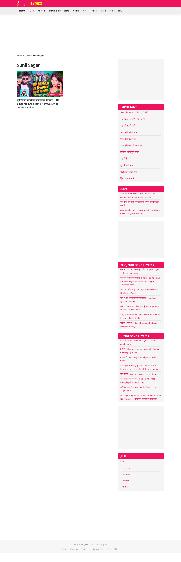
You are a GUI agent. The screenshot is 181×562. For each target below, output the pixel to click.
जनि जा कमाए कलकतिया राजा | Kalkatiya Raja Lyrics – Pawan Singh (139, 308)
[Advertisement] (90, 34)
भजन (85, 10)
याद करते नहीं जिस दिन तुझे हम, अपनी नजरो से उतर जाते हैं (139, 203)
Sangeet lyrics (101, 544)
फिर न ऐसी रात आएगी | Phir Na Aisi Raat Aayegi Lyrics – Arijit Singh (137, 380)
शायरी (94, 10)
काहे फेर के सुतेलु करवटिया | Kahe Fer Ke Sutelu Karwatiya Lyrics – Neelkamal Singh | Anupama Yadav (140, 281)
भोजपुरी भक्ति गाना (129, 132)
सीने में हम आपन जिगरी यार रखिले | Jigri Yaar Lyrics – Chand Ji (138, 300)
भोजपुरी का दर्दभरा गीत (131, 145)
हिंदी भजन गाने (127, 178)
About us (74, 549)
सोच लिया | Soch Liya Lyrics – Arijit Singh (138, 374)
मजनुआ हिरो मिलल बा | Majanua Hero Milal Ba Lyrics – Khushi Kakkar (140, 316)
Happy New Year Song (132, 119)
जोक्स (103, 10)
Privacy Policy (99, 549)
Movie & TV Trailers (59, 10)
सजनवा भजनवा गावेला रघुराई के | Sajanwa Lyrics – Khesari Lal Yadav (140, 271)
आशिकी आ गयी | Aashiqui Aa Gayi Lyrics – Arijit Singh (138, 389)
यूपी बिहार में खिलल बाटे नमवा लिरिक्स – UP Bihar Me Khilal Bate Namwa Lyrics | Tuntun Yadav (38, 103)
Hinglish (125, 480)
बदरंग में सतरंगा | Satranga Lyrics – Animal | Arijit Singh (139, 342)
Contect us (85, 549)
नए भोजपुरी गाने (127, 125)
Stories (28, 55)
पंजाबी (76, 10)
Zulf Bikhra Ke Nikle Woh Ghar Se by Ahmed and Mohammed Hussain (137, 195)
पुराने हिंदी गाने (126, 165)
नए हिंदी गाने (126, 158)
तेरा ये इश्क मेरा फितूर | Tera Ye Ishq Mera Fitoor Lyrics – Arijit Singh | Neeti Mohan (139, 367)
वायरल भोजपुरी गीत (129, 152)
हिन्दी (32, 10)
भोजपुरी (41, 10)
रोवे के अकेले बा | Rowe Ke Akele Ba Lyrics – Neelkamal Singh (139, 325)
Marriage (126, 468)
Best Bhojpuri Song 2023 (134, 112)
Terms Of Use (114, 549)
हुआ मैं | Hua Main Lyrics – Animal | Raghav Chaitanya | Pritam (140, 351)
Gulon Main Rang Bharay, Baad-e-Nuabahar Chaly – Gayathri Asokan (140, 212)
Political (125, 486)
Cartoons (126, 474)
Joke (122, 461)
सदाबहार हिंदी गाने (128, 171)
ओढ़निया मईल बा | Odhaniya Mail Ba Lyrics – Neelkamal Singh (139, 291)
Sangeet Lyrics (87, 544)
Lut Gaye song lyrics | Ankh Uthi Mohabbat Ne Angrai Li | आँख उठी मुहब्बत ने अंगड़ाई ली (140, 397)
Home (22, 10)
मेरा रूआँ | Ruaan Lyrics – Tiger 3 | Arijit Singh (138, 359)
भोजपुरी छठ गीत (128, 138)
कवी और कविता (116, 10)
